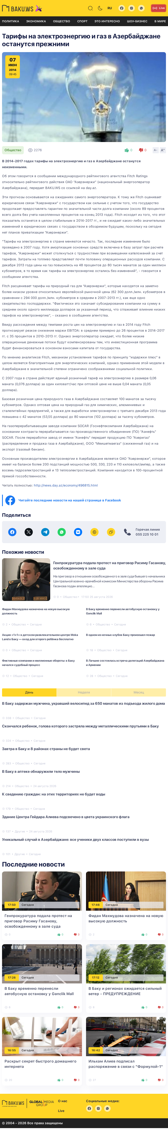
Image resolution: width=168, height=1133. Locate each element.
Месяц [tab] (139, 692)
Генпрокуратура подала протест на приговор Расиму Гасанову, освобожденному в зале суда (38, 921)
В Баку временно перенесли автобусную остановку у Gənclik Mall (123, 611)
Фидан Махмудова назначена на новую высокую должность (36, 611)
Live (162, 8)
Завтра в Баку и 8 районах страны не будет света (46, 749)
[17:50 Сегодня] (42, 891)
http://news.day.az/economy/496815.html (66, 485)
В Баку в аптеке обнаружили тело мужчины (41, 771)
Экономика (36, 21)
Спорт (82, 21)
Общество (61, 21)
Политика (10, 21)
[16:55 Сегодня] (42, 1036)
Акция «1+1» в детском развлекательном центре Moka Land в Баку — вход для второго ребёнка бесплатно (40, 637)
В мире (160, 21)
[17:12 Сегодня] (126, 963)
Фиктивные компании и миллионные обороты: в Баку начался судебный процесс (38, 663)
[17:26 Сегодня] (42, 963)
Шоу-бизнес (137, 21)
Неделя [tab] (84, 692)
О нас (62, 1101)
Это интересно (107, 21)
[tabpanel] (84, 778)
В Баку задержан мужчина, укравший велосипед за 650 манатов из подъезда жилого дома (83, 703)
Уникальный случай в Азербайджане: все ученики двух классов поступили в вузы (75, 839)
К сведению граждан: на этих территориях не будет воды (53, 794)
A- (156, 150)
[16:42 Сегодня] (126, 1036)
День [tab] (29, 692)
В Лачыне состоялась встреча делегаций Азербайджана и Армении (125, 663)
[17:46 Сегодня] (126, 891)
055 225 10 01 (147, 534)
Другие (20, 831)
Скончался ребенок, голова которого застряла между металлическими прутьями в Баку (80, 726)
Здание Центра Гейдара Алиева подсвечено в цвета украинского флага (65, 817)
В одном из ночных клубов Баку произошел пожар (120, 634)
